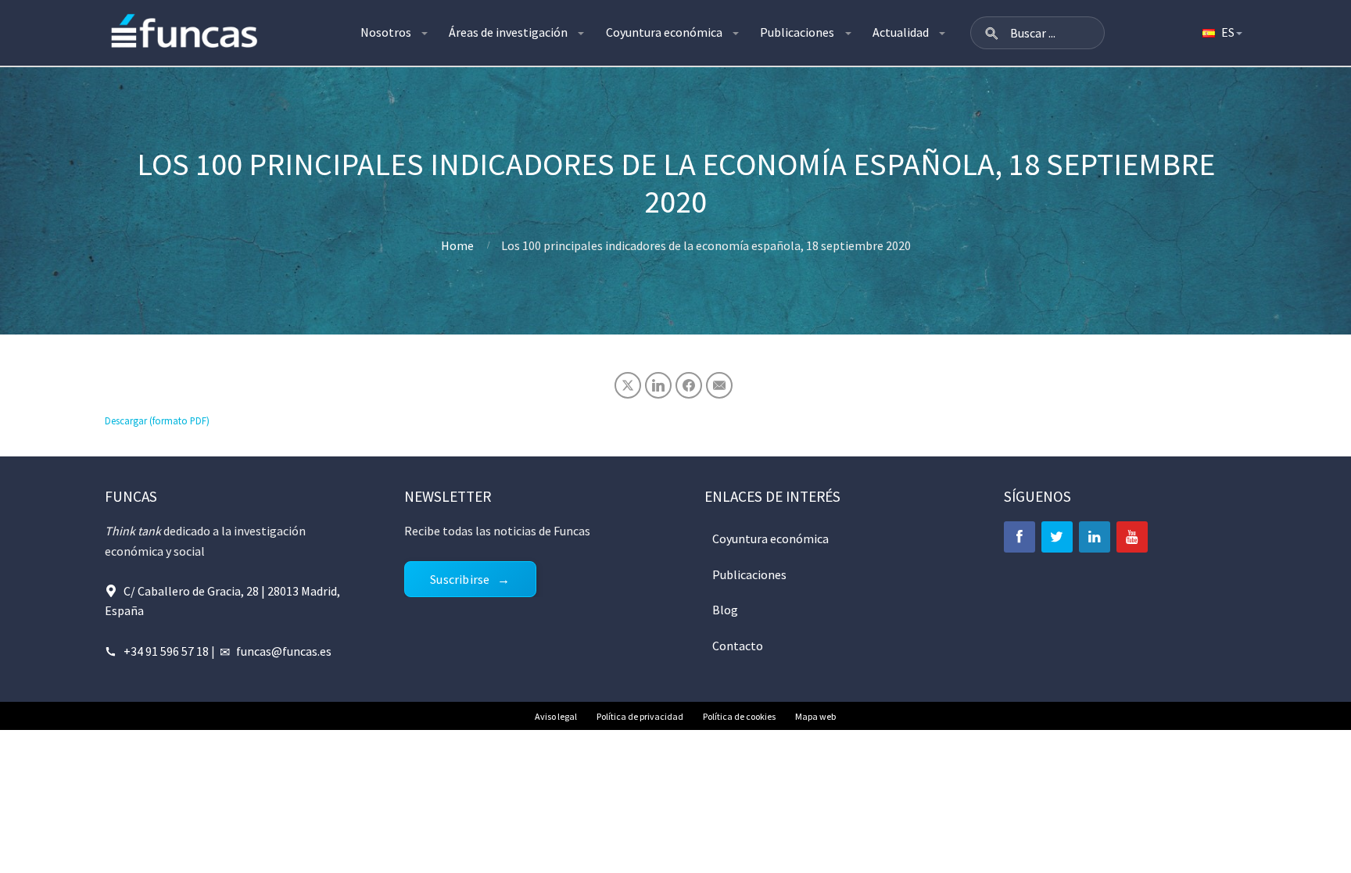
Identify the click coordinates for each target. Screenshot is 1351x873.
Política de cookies (739, 716)
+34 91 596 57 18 (166, 651)
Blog (725, 609)
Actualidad (901, 32)
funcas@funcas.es (283, 651)
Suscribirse (459, 579)
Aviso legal (556, 716)
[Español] (1221, 33)
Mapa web (815, 716)
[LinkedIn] (1094, 537)
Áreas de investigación (508, 32)
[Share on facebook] (689, 385)
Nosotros (385, 32)
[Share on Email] (719, 385)
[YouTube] (1132, 537)
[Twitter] (1057, 537)
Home (457, 245)
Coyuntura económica (664, 32)
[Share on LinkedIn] (658, 385)
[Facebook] (1019, 537)
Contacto (737, 645)
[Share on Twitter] (628, 385)
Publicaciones (797, 32)
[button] (991, 33)
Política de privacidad (640, 716)
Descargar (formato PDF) (157, 420)
